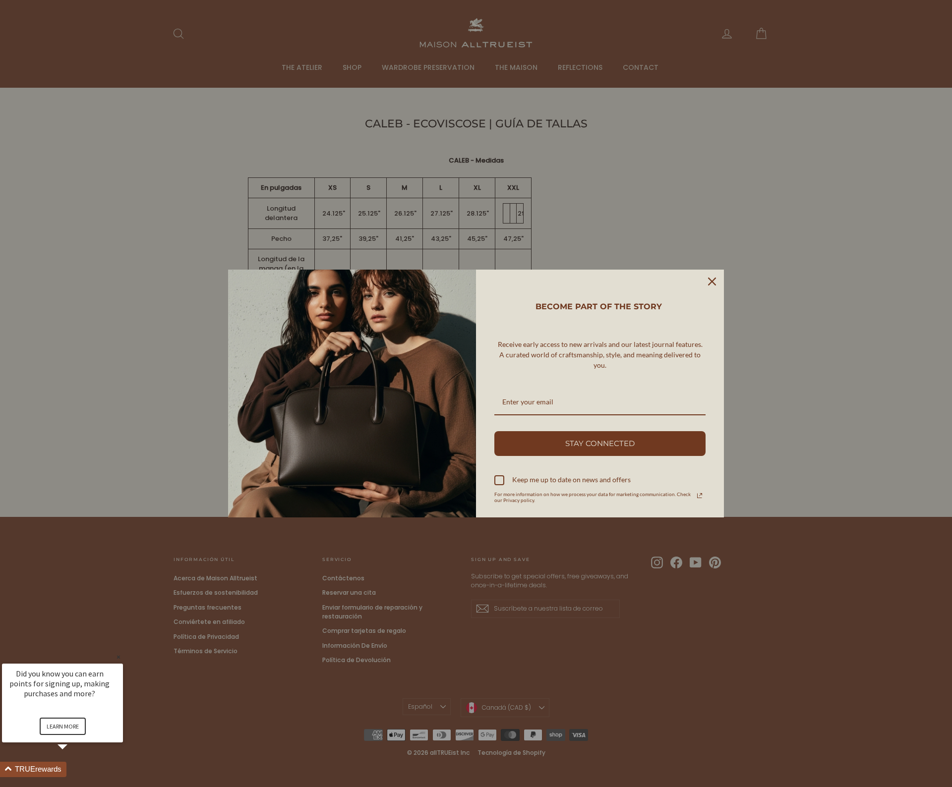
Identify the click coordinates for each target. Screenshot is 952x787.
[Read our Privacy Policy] (700, 496)
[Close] (712, 281)
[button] (74, 769)
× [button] (118, 657)
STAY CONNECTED (600, 443)
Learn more (63, 726)
